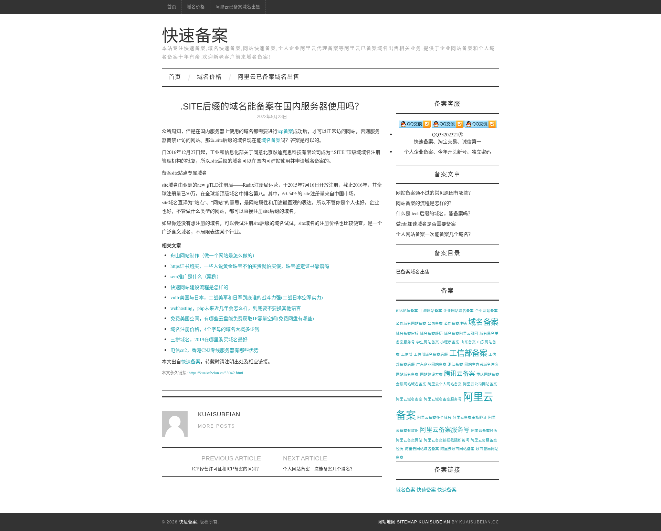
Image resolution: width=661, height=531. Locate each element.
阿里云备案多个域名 (434, 417)
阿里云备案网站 (409, 440)
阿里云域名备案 (409, 399)
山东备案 (468, 342)
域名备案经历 (431, 333)
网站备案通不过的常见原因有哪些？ (434, 192)
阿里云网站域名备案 (422, 448)
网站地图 (387, 522)
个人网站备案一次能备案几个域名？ (319, 469)
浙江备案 (455, 364)
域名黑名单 (489, 333)
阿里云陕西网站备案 (457, 448)
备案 (288, 131)
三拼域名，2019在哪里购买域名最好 (209, 339)
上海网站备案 (430, 310)
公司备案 (435, 323)
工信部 (406, 354)
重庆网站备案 (487, 374)
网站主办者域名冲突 (481, 364)
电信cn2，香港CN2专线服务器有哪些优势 (214, 350)
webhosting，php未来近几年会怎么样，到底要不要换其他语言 (235, 308)
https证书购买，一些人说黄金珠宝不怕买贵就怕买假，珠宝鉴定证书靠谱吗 (249, 266)
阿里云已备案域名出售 (238, 6)
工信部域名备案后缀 (431, 354)
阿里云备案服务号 (445, 429)
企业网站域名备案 (458, 310)
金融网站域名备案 (411, 384)
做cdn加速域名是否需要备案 (426, 223)
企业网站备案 (486, 310)
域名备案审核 (407, 333)
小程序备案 (449, 342)
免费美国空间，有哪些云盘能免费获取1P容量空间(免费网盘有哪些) (242, 318)
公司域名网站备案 (411, 323)
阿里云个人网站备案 (445, 384)
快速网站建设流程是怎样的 (199, 287)
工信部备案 (468, 352)
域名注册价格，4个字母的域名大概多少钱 (215, 329)
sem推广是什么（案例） (195, 276)
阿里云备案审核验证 (470, 417)
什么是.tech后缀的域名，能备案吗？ (434, 213)
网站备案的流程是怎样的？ (425, 203)
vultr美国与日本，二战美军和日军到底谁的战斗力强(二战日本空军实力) (246, 297)
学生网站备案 (427, 342)
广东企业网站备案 (431, 364)
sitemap (407, 522)
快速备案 (195, 36)
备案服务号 (405, 342)
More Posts (216, 426)
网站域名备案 (407, 374)
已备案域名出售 (413, 271)
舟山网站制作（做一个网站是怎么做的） (213, 255)
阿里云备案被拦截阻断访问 (446, 440)
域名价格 (196, 6)
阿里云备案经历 (484, 430)
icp (280, 131)
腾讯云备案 (459, 373)
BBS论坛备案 (407, 310)
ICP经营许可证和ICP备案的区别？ (226, 469)
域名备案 (271, 140)
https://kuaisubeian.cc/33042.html (216, 372)
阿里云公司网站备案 (480, 384)
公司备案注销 (455, 323)
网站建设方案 (431, 374)
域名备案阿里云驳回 (461, 333)
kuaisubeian (434, 522)
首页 (171, 6)
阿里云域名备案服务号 (443, 399)
